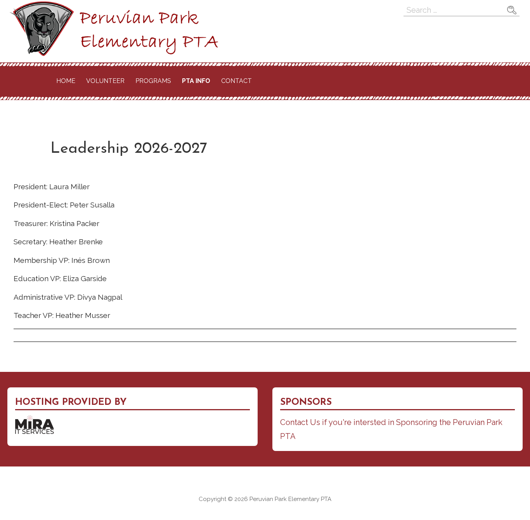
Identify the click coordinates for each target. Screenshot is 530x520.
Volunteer (105, 81)
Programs (153, 81)
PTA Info (196, 81)
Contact (236, 81)
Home (65, 81)
